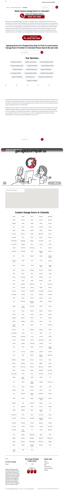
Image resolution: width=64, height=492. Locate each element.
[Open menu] (58, 2)
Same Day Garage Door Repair (47, 65)
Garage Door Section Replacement (45, 76)
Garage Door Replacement (31, 69)
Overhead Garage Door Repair (31, 73)
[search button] (56, 7)
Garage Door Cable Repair (32, 65)
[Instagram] (28, 471)
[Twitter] (31, 471)
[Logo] (15, 2)
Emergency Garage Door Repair (17, 65)
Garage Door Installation (17, 69)
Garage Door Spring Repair (46, 69)
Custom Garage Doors (16, 7)
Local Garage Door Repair (16, 73)
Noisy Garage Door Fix (30, 76)
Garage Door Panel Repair (17, 76)
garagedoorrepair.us (13, 488)
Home (7, 7)
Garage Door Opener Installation (47, 73)
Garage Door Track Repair (32, 80)
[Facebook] (35, 471)
